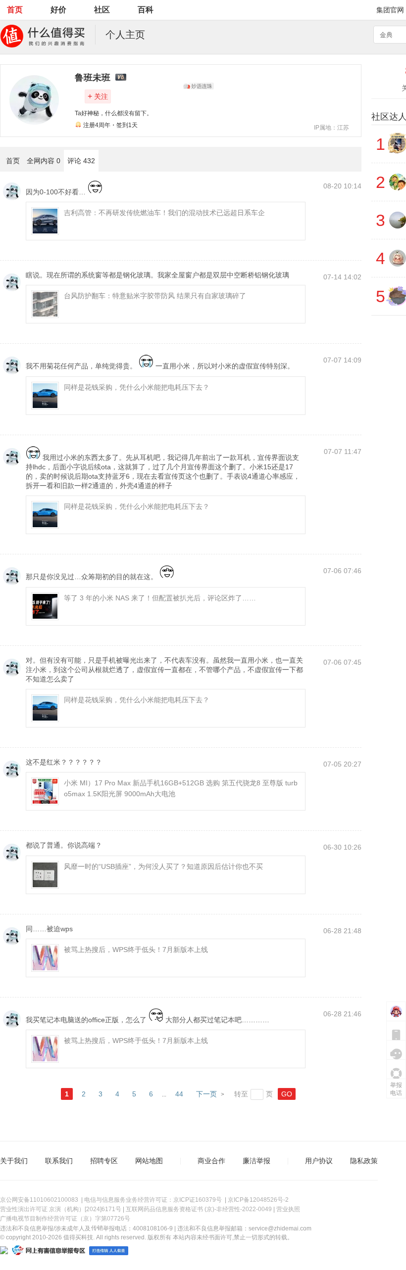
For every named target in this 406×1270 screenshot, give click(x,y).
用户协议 (319, 1161)
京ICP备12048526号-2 (258, 1199)
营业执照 (288, 1209)
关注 (98, 96)
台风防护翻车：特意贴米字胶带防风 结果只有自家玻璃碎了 (155, 296)
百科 (145, 9)
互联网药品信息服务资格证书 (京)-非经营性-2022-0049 (199, 1209)
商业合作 (211, 1161)
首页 (15, 9)
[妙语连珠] (198, 86)
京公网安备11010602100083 (39, 1199)
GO (286, 1094)
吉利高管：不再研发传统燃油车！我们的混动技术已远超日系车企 (164, 213)
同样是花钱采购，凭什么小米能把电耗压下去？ (136, 387)
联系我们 (59, 1161)
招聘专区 (104, 1161)
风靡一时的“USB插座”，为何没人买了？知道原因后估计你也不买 (163, 866)
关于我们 (14, 1161)
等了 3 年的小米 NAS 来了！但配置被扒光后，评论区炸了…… (160, 598)
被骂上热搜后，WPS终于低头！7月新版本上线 (136, 949)
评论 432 (81, 161)
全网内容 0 (43, 161)
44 (179, 1094)
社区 (102, 9)
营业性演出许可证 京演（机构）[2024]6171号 (60, 1209)
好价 (58, 9)
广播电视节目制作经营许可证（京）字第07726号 (65, 1218)
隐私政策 (364, 1161)
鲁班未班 (92, 78)
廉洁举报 (256, 1161)
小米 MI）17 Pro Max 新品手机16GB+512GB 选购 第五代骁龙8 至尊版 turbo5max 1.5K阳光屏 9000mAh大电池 (181, 788)
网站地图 (149, 1161)
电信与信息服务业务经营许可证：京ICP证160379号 (153, 1199)
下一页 (206, 1094)
